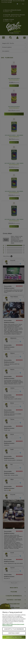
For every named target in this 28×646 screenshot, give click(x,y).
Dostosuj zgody (14, 633)
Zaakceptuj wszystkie (14, 637)
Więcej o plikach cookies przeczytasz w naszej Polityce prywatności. (13, 624)
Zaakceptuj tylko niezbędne (14, 629)
